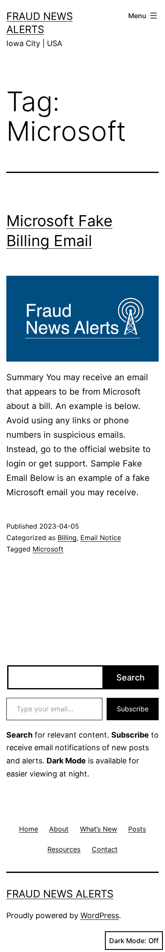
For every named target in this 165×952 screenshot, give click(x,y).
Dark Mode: (127, 940)
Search (130, 677)
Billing (67, 537)
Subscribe (132, 709)
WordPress (99, 915)
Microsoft (48, 549)
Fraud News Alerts (59, 894)
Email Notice (100, 537)
